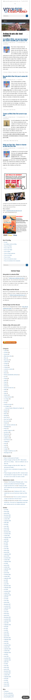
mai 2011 (6, 663)
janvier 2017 (6, 615)
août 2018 (6, 596)
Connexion (6, 691)
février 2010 (6, 684)
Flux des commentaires (9, 695)
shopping (6, 441)
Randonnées (6, 434)
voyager (5, 449)
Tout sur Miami (7, 251)
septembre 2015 (7, 624)
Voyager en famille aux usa (9, 450)
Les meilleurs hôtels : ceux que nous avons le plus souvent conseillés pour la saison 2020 (15, 40)
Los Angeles (6, 406)
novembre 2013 (7, 645)
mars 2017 (6, 611)
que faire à (6, 432)
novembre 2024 (7, 533)
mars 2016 (6, 622)
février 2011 (6, 667)
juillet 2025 (6, 522)
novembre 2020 (7, 574)
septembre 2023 (7, 554)
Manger (5, 411)
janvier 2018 (6, 602)
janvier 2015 (6, 635)
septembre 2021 (7, 569)
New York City (12, 109)
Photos (5, 428)
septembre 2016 (7, 621)
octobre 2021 (7, 567)
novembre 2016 (7, 619)
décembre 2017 (7, 604)
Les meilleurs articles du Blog (10, 244)
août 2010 (6, 678)
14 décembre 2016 (21, 42)
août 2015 (6, 626)
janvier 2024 (6, 552)
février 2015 (6, 634)
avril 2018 (6, 598)
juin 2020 (6, 580)
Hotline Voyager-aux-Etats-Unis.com (17, 295)
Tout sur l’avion (7, 257)
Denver (5, 372)
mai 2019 (6, 589)
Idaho (5, 393)
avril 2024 (6, 546)
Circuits (5, 365)
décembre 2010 (7, 671)
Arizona (5, 72)
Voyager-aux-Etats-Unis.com (9, 42)
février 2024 (6, 550)
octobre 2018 (7, 593)
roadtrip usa (6, 437)
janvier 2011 (6, 669)
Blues (5, 358)
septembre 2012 (7, 652)
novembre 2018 (7, 591)
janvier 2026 (6, 513)
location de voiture (8, 404)
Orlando (5, 423)
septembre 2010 (7, 676)
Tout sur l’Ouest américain (9, 253)
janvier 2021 (6, 572)
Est (17, 72)
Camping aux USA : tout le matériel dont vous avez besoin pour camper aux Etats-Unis (15, 487)
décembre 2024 (7, 531)
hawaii (5, 384)
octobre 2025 (7, 518)
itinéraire (6, 395)
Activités (6, 352)
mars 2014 (6, 643)
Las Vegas (6, 398)
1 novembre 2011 (21, 148)
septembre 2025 (7, 520)
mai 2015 (6, 630)
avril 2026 (6, 509)
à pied (5, 350)
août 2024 (6, 539)
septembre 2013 (7, 648)
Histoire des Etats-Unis (9, 387)
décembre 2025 (7, 515)
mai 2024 (6, 544)
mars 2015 (6, 632)
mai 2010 (6, 680)
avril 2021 (6, 570)
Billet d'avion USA (8, 356)
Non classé (6, 421)
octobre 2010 (7, 674)
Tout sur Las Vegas (8, 249)
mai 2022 (6, 563)
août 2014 (6, 641)
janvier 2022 (6, 565)
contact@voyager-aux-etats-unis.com (14, 210)
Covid (5, 371)
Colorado (14, 72)
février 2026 (6, 511)
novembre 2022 (7, 557)
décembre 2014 (7, 637)
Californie (10, 72)
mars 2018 (6, 600)
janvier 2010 (6, 686)
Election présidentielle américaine (11, 374)
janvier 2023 (6, 556)
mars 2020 (6, 583)
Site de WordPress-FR (8, 696)
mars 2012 (6, 656)
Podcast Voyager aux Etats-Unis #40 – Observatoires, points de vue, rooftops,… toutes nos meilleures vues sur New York (16, 461)
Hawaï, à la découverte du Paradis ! (11, 458)
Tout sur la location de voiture (10, 258)
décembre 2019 (7, 585)
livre (5, 402)
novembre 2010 (7, 673)
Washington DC (7, 452)
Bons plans (6, 109)
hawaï (5, 382)
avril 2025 (6, 524)
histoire (5, 385)
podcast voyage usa (8, 430)
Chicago (5, 363)
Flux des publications (8, 693)
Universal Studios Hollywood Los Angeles (14, 408)
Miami (5, 413)
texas (5, 443)
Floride (20, 72)
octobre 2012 (7, 650)
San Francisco (7, 439)
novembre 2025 (7, 517)
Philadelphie (6, 426)
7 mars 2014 (20, 79)
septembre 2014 (7, 639)
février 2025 (6, 528)
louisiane (6, 410)
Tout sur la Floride (8, 245)
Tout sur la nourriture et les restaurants (12, 260)
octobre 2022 (7, 559)
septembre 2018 (7, 595)
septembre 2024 (7, 537)
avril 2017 (6, 609)
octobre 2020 (7, 576)
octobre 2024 (7, 535)
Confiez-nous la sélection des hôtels (16, 278)
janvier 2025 (6, 530)
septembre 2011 (7, 660)
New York (6, 417)
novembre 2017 (7, 606)
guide (5, 380)
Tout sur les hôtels (8, 255)
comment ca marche (8, 369)
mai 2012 (6, 654)
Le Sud (5, 400)
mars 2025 (6, 526)
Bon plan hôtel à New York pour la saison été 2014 (15, 77)
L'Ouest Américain (8, 397)
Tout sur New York (8, 247)
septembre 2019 (7, 587)
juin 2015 (6, 628)
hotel (5, 391)
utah (5, 445)
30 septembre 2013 (21, 117)
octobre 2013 (7, 647)
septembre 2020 (7, 578)
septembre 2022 (7, 561)
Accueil (5, 242)
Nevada (5, 415)
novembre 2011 (7, 658)
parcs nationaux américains (10, 424)
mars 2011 (6, 665)
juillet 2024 (6, 541)
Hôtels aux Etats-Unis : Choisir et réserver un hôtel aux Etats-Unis (14, 145)
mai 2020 (6, 582)
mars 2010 (6, 682)
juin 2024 (6, 543)
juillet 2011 (6, 661)
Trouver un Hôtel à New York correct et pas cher (15, 114)
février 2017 (6, 613)
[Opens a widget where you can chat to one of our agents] (26, 697)
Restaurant (6, 436)
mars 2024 (6, 548)
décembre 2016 (7, 617)
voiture (5, 447)
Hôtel (23, 72)
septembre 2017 (7, 608)
